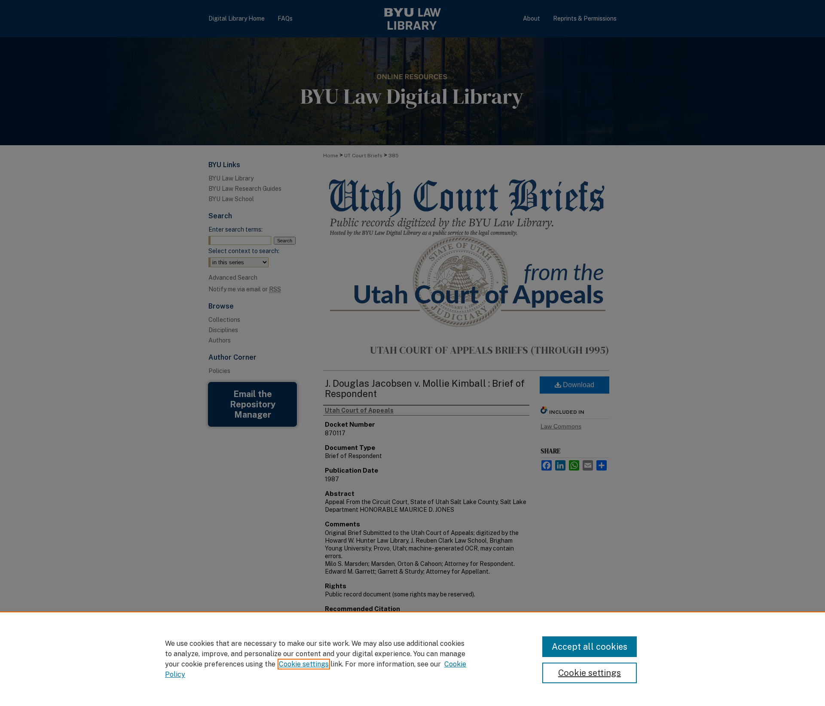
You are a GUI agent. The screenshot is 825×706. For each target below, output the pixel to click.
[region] (412, 658)
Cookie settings (304, 664)
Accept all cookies (589, 647)
